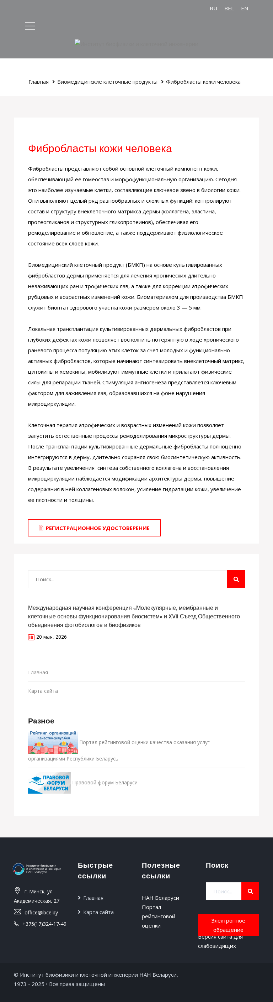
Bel (229, 8)
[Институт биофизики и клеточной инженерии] (136, 43)
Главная (38, 81)
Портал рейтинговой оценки (158, 916)
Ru (213, 8)
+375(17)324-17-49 (44, 923)
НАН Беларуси (160, 897)
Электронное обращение (228, 925)
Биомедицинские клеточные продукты (107, 81)
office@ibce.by (41, 912)
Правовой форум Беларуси (104, 782)
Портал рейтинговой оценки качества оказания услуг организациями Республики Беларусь (119, 750)
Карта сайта (43, 690)
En (244, 8)
